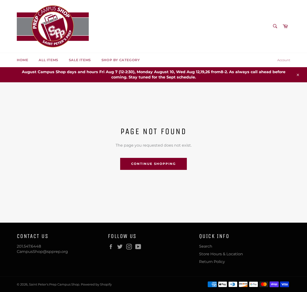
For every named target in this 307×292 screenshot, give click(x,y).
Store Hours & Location (221, 254)
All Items (48, 60)
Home (22, 60)
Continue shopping (153, 164)
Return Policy (212, 261)
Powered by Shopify (96, 284)
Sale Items (80, 60)
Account (283, 60)
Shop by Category (120, 60)
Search (205, 246)
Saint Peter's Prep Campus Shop (54, 284)
